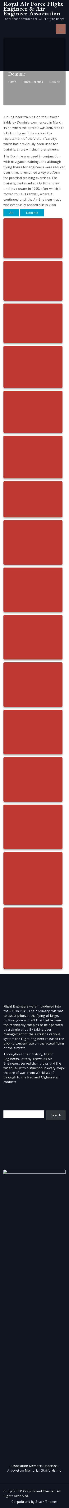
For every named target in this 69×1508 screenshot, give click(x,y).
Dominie (32, 212)
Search (56, 1115)
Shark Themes (46, 1502)
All (11, 212)
